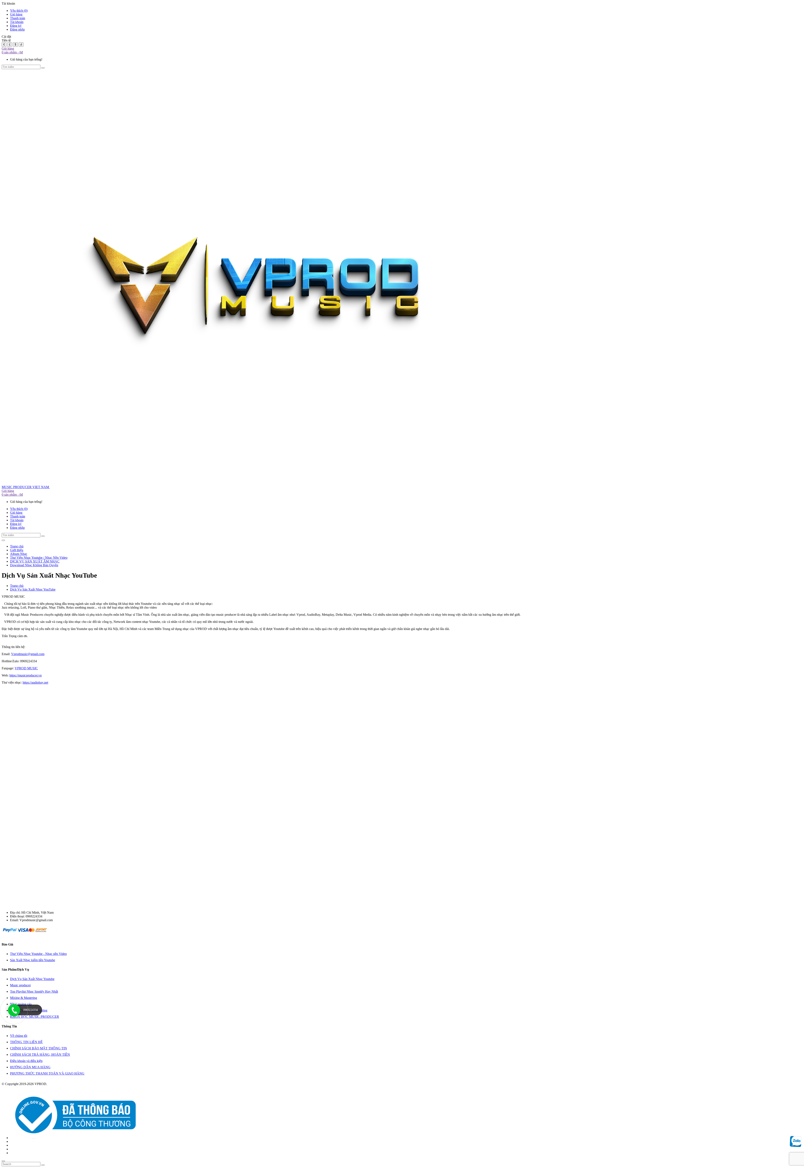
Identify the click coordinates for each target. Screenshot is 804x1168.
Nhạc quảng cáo (21, 1004)
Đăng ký (16, 25)
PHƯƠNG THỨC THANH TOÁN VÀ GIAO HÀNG (47, 1073)
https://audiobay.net (35, 682)
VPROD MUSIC (26, 668)
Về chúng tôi (18, 1035)
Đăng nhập (17, 29)
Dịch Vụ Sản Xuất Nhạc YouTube (32, 589)
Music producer (20, 985)
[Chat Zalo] (795, 1145)
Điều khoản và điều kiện (26, 1061)
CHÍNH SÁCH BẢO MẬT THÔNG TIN (38, 1048)
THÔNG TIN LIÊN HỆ (26, 1042)
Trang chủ (16, 585)
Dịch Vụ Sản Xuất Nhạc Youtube (32, 979)
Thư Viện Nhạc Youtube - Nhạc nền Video (38, 954)
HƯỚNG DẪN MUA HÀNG (30, 1067)
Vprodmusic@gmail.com (27, 654)
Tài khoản (16, 22)
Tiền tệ (6, 40)
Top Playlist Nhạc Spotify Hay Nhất (34, 991)
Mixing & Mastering (23, 998)
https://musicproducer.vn (25, 675)
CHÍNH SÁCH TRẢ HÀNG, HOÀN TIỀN (40, 1054)
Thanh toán (17, 18)
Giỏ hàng (16, 14)
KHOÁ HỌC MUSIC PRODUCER (34, 1016)
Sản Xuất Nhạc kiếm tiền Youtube (32, 960)
